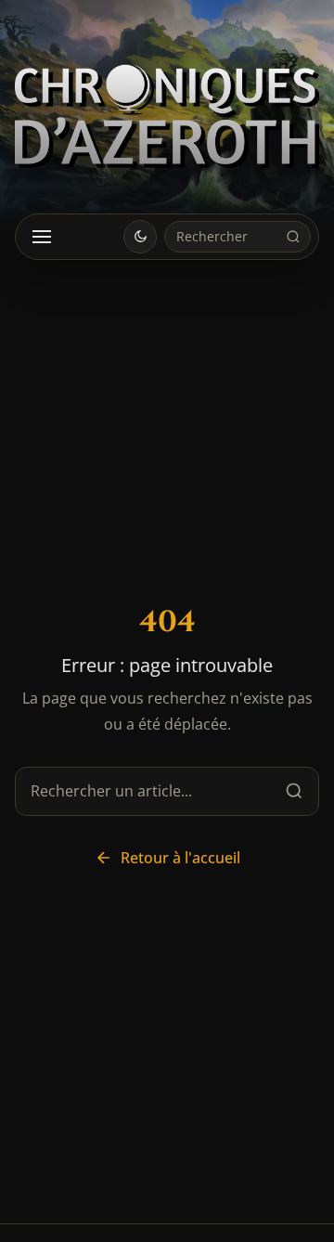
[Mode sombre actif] (140, 236)
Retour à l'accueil (180, 857)
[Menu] (41, 236)
